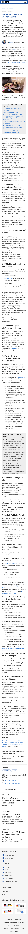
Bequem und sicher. (7, 806)
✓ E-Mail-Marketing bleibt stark (11, 125)
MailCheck (8, 870)
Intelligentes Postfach (11, 881)
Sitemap (9, 920)
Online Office (8, 875)
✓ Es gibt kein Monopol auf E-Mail (12, 114)
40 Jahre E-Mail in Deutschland (16, 62)
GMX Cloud (8, 873)
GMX (7, 2)
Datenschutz (16, 925)
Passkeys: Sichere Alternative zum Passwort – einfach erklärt (14, 800)
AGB (9, 925)
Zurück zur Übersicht (8, 8)
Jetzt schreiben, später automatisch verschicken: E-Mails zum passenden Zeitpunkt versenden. (12, 821)
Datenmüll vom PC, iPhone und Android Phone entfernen (13, 834)
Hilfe (3, 894)
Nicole (11, 42)
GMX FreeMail (9, 858)
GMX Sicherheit (9, 878)
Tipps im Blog (6, 891)
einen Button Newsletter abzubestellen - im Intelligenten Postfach (13, 649)
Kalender (7, 864)
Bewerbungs (8, 278)
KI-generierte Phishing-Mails (12, 592)
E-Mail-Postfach (9, 855)
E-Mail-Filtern (14, 348)
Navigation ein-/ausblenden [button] (3, 2)
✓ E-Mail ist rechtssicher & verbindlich (13, 116)
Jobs (23, 928)
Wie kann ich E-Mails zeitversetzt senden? (11, 815)
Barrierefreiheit (14, 931)
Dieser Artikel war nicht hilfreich (13, 783)
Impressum (18, 920)
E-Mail (14, 49)
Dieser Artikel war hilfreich (12, 780)
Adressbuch (8, 861)
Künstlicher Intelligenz (11, 564)
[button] (25, 2)
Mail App (7, 867)
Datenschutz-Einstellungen (11, 928)
